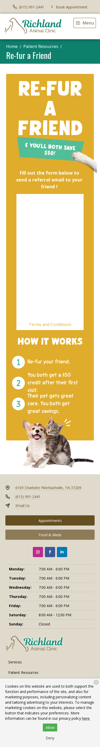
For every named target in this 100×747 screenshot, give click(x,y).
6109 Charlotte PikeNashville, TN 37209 (48, 487)
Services (15, 662)
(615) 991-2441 (28, 496)
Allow (50, 727)
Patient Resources (40, 46)
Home (12, 46)
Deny (50, 738)
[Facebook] (50, 552)
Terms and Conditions (50, 324)
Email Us (22, 505)
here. (86, 718)
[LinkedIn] (62, 552)
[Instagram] (38, 552)
